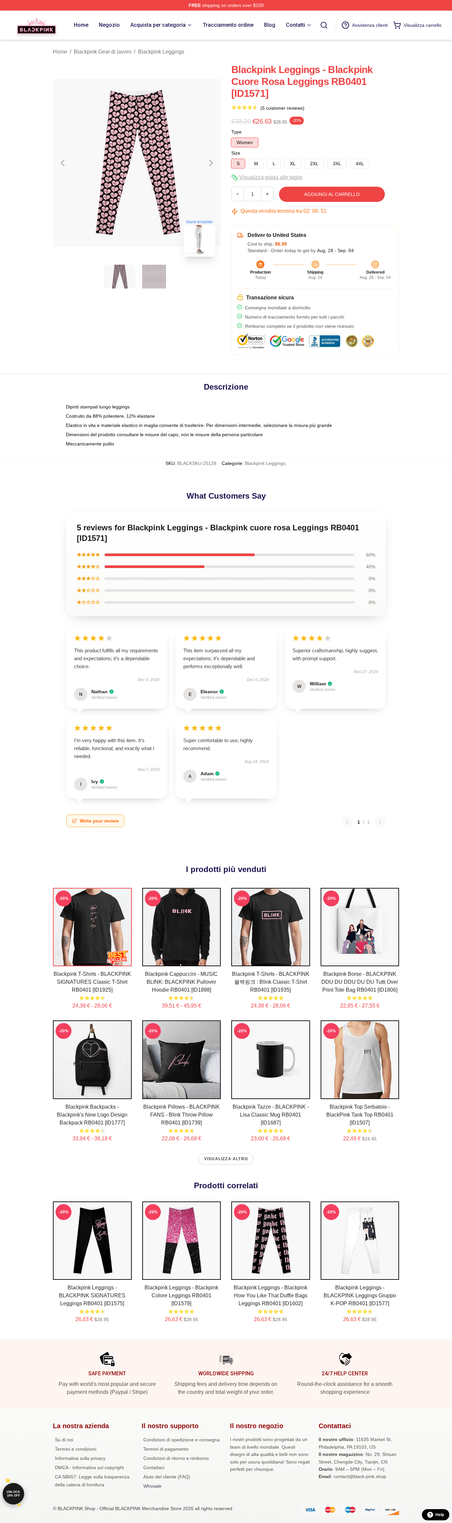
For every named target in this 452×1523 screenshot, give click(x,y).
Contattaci (153, 1467)
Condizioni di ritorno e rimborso (176, 1458)
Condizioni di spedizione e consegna (181, 1439)
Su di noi (64, 1439)
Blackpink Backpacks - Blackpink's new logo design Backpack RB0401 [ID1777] (92, 1114)
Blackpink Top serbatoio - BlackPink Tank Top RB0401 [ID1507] (359, 1114)
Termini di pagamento (166, 1449)
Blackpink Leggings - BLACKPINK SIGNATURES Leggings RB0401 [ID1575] (92, 1295)
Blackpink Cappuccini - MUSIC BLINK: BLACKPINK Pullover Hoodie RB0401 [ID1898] (181, 982)
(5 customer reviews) (282, 108)
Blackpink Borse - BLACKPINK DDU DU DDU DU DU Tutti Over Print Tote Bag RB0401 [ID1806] (359, 982)
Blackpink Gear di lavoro (102, 52)
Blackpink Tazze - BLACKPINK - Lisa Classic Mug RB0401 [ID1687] (271, 1114)
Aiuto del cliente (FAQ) (166, 1476)
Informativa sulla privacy (80, 1458)
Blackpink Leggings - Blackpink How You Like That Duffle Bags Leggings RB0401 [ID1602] (270, 1295)
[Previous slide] (63, 163)
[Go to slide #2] (154, 276)
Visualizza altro (226, 1159)
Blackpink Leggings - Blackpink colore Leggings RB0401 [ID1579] (181, 1295)
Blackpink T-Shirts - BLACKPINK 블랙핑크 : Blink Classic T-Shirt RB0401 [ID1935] (270, 982)
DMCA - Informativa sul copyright (89, 1467)
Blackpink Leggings (161, 52)
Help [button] (439, 1514)
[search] (324, 25)
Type (236, 131)
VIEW (92, 959)
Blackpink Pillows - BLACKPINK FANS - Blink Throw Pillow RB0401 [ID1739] (181, 1114)
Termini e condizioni (75, 1449)
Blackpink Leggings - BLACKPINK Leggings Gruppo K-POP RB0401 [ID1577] (360, 1295)
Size (235, 153)
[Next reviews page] (380, 822)
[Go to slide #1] (120, 276)
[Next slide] (210, 163)
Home (60, 52)
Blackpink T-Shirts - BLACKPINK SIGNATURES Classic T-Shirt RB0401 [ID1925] (92, 982)
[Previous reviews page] (347, 822)
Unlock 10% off (13, 1493)
